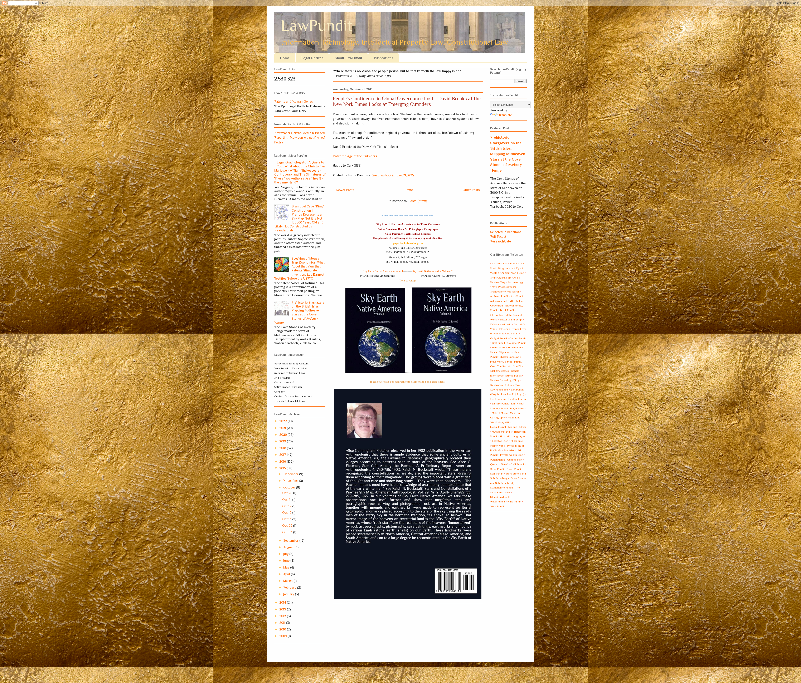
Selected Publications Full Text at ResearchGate (505, 236)
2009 (283, 636)
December (291, 474)
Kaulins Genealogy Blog (504, 380)
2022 (283, 421)
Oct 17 (287, 506)
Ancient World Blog (512, 272)
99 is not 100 (499, 263)
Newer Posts (345, 190)
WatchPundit (497, 501)
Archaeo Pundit (499, 296)
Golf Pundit (498, 342)
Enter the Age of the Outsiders (355, 156)
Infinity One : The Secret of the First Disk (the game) (507, 366)
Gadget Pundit (498, 338)
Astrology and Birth (502, 301)
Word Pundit (497, 506)
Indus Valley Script (501, 361)
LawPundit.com (499, 389)
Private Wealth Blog (511, 454)
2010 (283, 629)
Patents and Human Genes (293, 101)
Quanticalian (514, 459)
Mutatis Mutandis (502, 431)
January (289, 594)
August (289, 547)
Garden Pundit (517, 338)
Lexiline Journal (517, 399)
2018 (283, 448)
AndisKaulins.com (500, 277)
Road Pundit (497, 469)
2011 (282, 623)
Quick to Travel (499, 464)
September (291, 540)
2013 (283, 609)
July (286, 554)
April (287, 574)
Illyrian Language (510, 356)
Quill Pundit (517, 464)
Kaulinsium (496, 385)
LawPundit (317, 25)
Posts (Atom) (417, 201)
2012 (283, 616)
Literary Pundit (499, 408)
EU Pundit (512, 333)
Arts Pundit (517, 296)
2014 (283, 602)
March (288, 581)
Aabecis (514, 263)
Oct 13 (287, 519)
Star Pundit (496, 473)
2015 (283, 468)
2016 (283, 461)
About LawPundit (348, 58)
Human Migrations (501, 352)
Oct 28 (287, 493)
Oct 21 (287, 500)
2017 (283, 455)
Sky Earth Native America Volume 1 (383, 271)
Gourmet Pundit (516, 342)
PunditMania (497, 459)
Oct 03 (287, 532)
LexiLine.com (498, 399)
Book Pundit (507, 310)
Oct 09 (287, 525)
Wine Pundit (514, 501)
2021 (283, 428)
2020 (283, 435)
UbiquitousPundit (500, 496)
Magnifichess (518, 408)
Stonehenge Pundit (501, 487)
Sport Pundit (514, 469)
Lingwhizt (517, 403)
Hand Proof (499, 347)
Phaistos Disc (500, 440)
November (291, 481)
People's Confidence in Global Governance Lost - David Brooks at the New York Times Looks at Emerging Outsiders (407, 101)
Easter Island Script (511, 319)
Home (285, 58)
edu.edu (506, 324)
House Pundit (516, 347)
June (286, 560)
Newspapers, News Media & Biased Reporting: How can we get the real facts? (299, 137)
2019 (283, 441)
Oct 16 (287, 513)
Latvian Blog (512, 385)
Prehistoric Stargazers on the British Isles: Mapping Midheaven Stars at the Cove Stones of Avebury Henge (299, 312)
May (286, 567)
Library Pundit (500, 403)
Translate (505, 115)
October (289, 487)
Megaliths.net (498, 426)
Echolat (495, 324)
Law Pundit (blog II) (512, 394)
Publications (383, 58)
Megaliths (505, 422)
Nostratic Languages (512, 436)
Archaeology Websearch (505, 291)
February (290, 587)
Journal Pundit (513, 375)
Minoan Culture (517, 426)
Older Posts (471, 190)
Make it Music (500, 412)
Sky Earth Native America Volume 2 (432, 271)
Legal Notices (312, 58)
